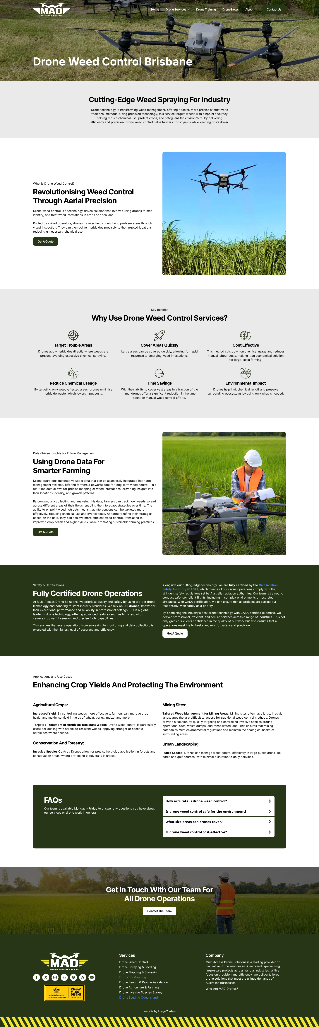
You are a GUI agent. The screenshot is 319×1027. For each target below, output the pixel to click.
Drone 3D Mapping (132, 977)
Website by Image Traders (160, 1011)
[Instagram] (55, 977)
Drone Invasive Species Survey (140, 992)
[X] (45, 977)
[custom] (73, 977)
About (249, 9)
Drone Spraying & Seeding (137, 967)
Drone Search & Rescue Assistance (143, 982)
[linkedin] (64, 977)
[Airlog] (82, 977)
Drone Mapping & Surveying (138, 972)
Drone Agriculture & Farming (139, 987)
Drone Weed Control (133, 962)
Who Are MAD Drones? (222, 988)
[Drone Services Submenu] (188, 9)
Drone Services (176, 9)
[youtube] (91, 977)
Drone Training (206, 9)
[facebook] (36, 977)
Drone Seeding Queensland (138, 997)
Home (155, 9)
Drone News (230, 9)
